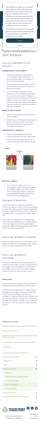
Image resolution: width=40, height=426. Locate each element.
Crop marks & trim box (10, 331)
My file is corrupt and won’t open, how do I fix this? (20, 326)
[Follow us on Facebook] (28, 408)
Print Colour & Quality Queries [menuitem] (16, 377)
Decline (20, 45)
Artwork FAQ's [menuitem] (11, 389)
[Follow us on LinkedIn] (36, 408)
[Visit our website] (32, 408)
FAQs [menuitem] (5, 365)
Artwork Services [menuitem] (10, 393)
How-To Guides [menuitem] (11, 385)
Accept (20, 40)
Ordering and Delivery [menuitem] (11, 357)
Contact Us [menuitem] (7, 361)
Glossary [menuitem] (8, 373)
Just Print (17, 98)
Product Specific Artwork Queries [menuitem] (16, 397)
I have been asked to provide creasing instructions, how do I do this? (20, 336)
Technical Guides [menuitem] (11, 381)
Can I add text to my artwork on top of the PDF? (18, 342)
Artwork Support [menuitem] (9, 369)
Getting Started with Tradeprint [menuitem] (15, 353)
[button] (36, 357)
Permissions (6, 347)
